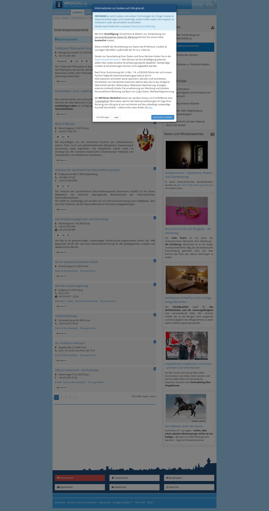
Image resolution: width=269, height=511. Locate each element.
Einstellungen (103, 117)
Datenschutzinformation (108, 59)
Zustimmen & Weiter (162, 117)
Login (116, 117)
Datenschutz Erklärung (143, 26)
